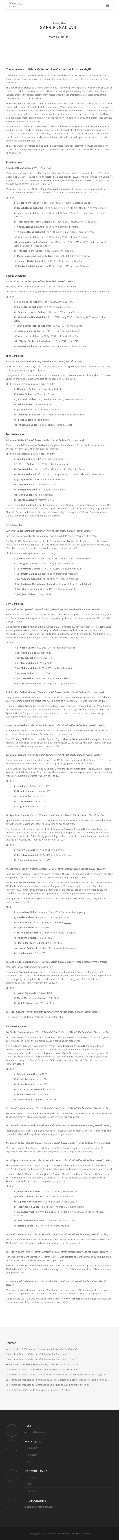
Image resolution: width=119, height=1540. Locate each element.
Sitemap (31, 1490)
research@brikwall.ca (34, 1432)
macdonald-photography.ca (38, 1506)
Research (32, 1454)
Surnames (32, 1447)
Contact (31, 1477)
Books (31, 1461)
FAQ (29, 1484)
